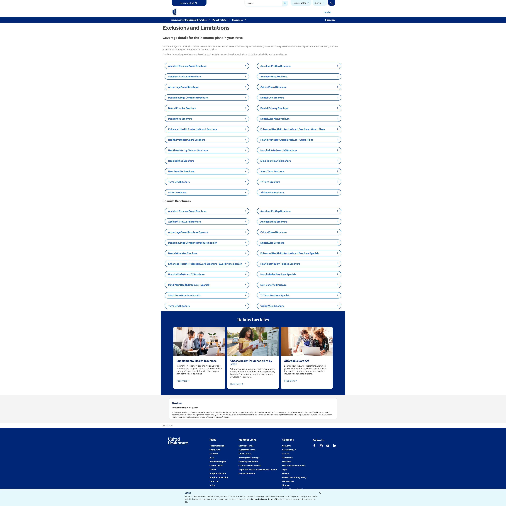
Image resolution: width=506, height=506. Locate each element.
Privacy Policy (257, 499)
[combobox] (266, 3)
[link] (189, 3)
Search (250, 3)
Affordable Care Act (296, 361)
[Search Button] (285, 3)
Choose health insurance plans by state (251, 362)
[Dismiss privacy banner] (320, 493)
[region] (253, 409)
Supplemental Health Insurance (197, 361)
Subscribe (330, 19)
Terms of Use (274, 499)
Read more (182, 380)
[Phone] (331, 3)
